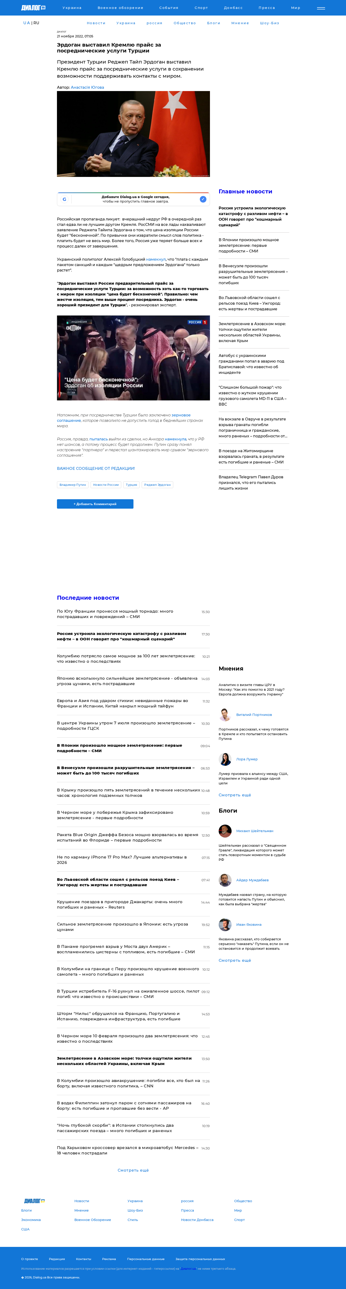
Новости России (106, 485)
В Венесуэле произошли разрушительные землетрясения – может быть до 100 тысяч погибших (253, 274)
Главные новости (246, 191)
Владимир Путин (73, 485)
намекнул (156, 259)
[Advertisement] (133, 547)
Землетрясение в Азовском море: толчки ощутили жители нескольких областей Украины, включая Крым (252, 332)
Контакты (83, 1259)
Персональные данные (146, 1259)
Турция (131, 485)
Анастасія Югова (87, 87)
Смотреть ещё (133, 1170)
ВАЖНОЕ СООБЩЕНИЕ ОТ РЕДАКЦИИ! (96, 468)
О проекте (29, 1259)
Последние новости (88, 597)
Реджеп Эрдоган (157, 485)
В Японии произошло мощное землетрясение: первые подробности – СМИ (249, 245)
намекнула (175, 439)
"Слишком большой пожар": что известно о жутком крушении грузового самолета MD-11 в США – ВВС (252, 396)
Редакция (57, 1259)
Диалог (62, 32)
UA (26, 23)
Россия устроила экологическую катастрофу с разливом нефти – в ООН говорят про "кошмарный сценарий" (253, 216)
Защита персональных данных (200, 1259)
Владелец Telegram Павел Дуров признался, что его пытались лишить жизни (251, 483)
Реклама (109, 1259)
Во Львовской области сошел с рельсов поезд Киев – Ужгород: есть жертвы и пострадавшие (250, 303)
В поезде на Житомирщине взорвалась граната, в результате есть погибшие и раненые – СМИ (251, 456)
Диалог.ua (188, 1268)
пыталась (99, 439)
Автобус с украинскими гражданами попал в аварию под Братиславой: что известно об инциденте (251, 364)
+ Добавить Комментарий (95, 504)
